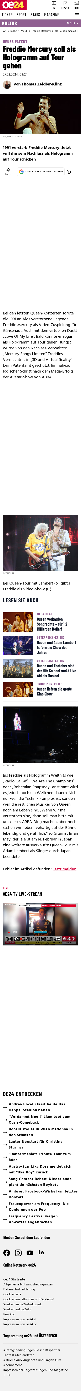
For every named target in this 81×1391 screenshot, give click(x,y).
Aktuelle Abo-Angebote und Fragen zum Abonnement (32, 1363)
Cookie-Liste (12, 1294)
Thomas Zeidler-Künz (42, 84)
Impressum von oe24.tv (20, 1324)
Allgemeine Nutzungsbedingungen (28, 1284)
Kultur (9, 23)
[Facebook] (6, 1253)
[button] (41, 924)
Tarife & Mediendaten (18, 1355)
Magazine (51, 14)
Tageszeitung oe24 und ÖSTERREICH (30, 1335)
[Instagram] (18, 1253)
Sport (21, 14)
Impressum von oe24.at (20, 1319)
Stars (35, 14)
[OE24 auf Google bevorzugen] (68, 171)
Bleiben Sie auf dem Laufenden (26, 1237)
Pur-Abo (9, 1314)
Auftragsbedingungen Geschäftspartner (31, 1350)
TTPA (7, 1375)
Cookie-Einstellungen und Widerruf (28, 1299)
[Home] (4, 31)
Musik (24, 31)
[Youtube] (30, 1253)
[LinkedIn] (41, 1253)
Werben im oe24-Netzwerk (22, 1304)
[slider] (24, 938)
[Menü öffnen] (77, 15)
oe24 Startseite (14, 1279)
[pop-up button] (64, 938)
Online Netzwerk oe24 (19, 1264)
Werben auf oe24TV (17, 1309)
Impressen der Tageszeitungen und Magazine (35, 1370)
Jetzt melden (64, 869)
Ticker (7, 14)
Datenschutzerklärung (19, 1289)
